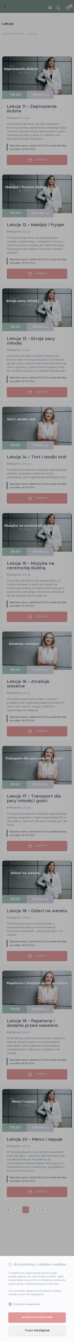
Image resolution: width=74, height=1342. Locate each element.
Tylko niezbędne (37, 1330)
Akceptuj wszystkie (37, 1317)
